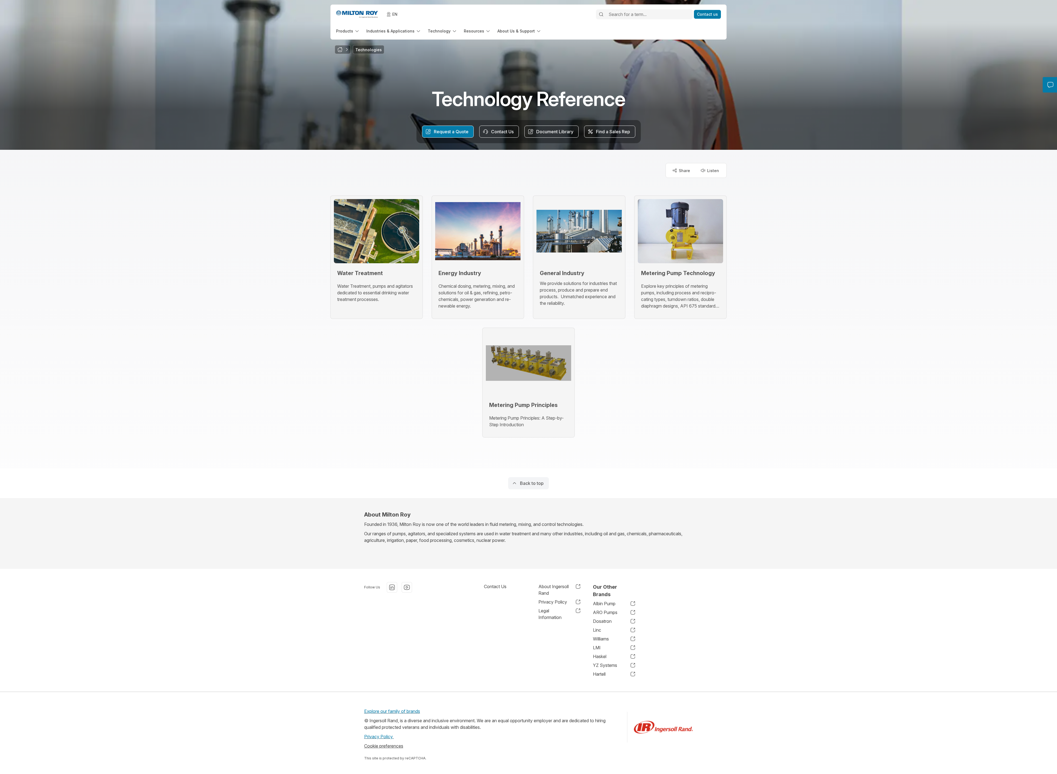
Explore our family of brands (392, 711)
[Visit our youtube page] (407, 587)
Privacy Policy (379, 736)
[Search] (601, 14)
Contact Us (495, 586)
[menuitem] (348, 31)
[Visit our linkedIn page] (392, 587)
